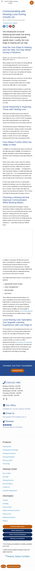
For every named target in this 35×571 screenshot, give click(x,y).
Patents (5, 521)
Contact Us (6, 487)
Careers (5, 500)
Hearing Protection (9, 457)
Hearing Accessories (9, 453)
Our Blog (5, 503)
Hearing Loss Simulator (17, 538)
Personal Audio (7, 460)
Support (14, 23)
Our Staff (5, 477)
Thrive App (6, 463)
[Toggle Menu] (32, 3)
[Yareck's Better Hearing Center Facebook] (3, 399)
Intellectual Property (9, 517)
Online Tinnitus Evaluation (17, 534)
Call (4, 566)
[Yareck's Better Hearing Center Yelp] (7, 399)
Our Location (7, 473)
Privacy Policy (7, 507)
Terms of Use (7, 514)
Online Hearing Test (17, 530)
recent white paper (25, 311)
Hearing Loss (7, 23)
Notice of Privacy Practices (11, 510)
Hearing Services (8, 480)
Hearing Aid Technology (10, 450)
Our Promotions (8, 483)
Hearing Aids (7, 446)
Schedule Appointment (10, 490)
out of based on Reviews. (13, 424)
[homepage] (10, 2)
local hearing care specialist (24, 342)
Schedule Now (17, 370)
